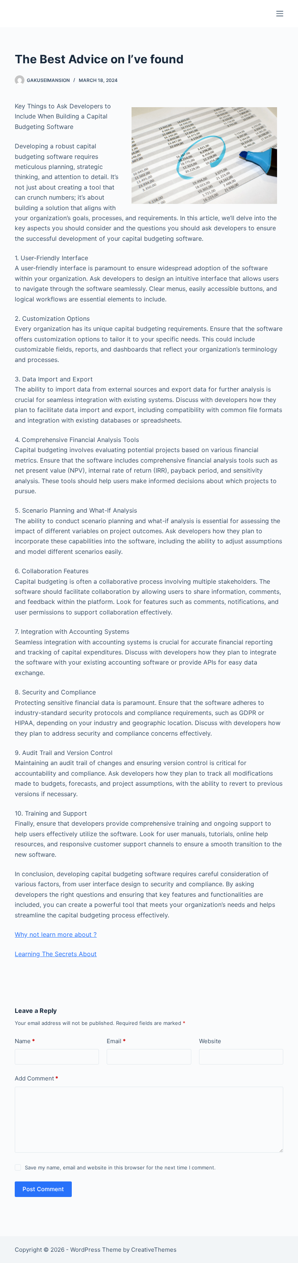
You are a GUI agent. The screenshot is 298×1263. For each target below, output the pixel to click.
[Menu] (279, 13)
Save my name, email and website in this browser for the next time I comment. (120, 1167)
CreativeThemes (154, 1249)
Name (25, 1041)
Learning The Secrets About (56, 954)
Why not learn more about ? (56, 934)
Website (210, 1041)
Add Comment (36, 1078)
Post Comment (43, 1189)
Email (116, 1041)
